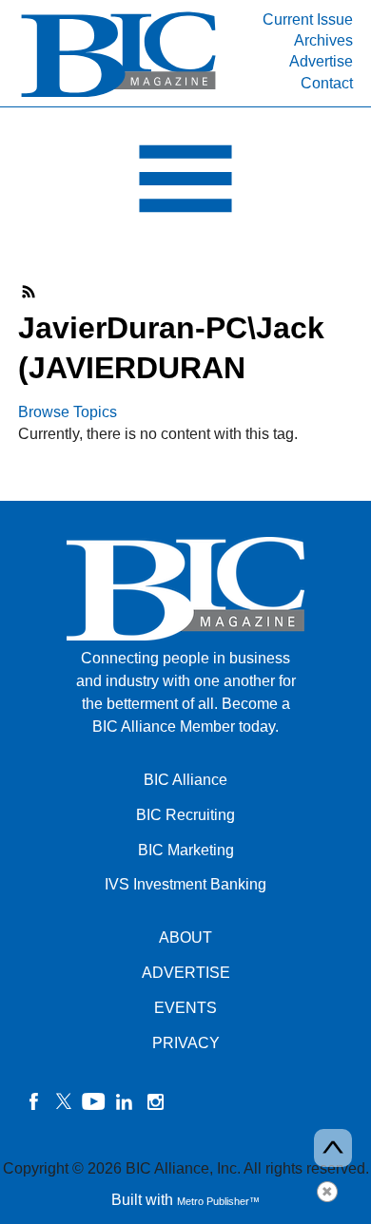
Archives (323, 40)
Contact (327, 83)
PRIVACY (186, 1043)
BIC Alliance (185, 780)
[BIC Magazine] (118, 95)
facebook (33, 1101)
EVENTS (185, 1008)
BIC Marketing (186, 850)
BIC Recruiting (185, 815)
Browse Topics (67, 412)
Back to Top (333, 1148)
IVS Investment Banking (185, 884)
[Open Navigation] (185, 183)
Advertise (321, 61)
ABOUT (185, 937)
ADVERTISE (186, 973)
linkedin (124, 1101)
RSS (29, 291)
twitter (64, 1101)
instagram (155, 1101)
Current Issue (308, 19)
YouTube (94, 1101)
